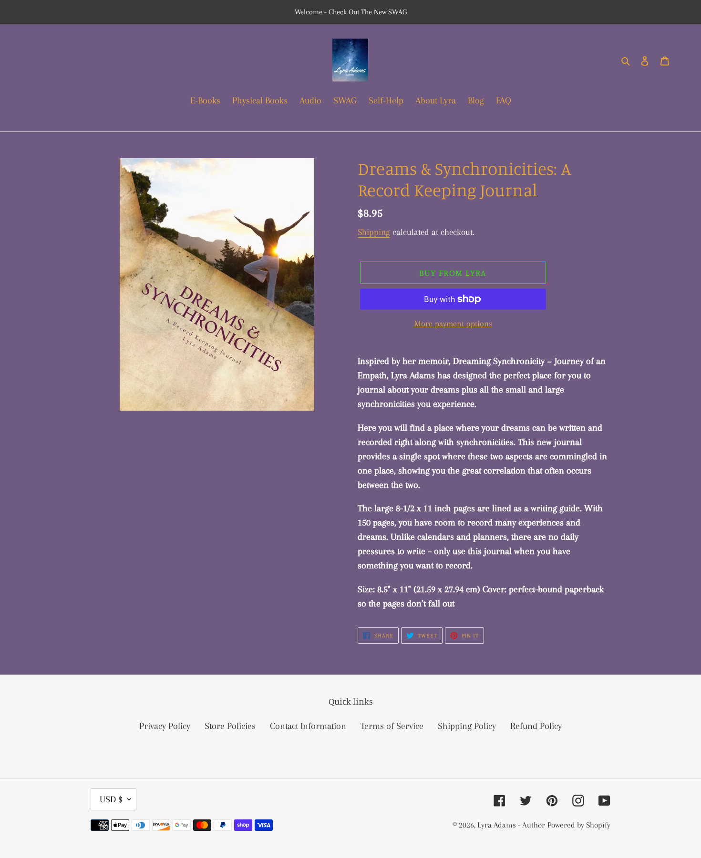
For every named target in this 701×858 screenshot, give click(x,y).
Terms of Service (392, 726)
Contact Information (308, 726)
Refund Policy (536, 726)
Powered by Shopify (578, 824)
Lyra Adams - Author (511, 824)
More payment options (453, 323)
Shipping (374, 232)
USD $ (111, 799)
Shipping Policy (467, 726)
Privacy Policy (164, 726)
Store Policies (230, 726)
